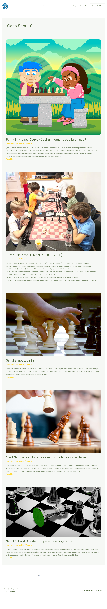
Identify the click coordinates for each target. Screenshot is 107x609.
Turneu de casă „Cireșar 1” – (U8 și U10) (34, 255)
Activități (66, 6)
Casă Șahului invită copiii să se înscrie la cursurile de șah (47, 457)
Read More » (10, 159)
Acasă (45, 6)
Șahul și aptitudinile (20, 360)
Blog (74, 6)
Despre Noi (55, 6)
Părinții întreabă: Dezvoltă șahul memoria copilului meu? (46, 139)
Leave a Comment (13, 143)
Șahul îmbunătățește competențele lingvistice (39, 541)
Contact (82, 6)
